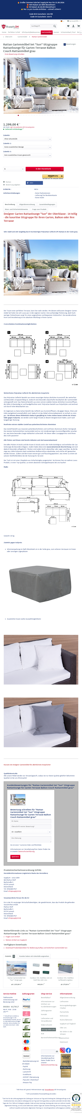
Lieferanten (64, 1001)
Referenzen (64, 1016)
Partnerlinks (64, 1012)
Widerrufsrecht (46, 1025)
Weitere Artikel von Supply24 (16, 940)
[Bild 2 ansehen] (21, 115)
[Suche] (54, 26)
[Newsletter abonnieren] (57, 1052)
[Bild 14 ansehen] (53, 115)
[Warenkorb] (78, 26)
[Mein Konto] (73, 26)
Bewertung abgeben (12, 185)
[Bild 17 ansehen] (61, 115)
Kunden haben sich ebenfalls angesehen (34, 956)
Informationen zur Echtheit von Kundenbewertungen (48, 1004)
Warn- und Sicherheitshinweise (16, 209)
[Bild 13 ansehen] (50, 115)
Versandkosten (49, 1090)
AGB (42, 1034)
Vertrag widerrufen (48, 1029)
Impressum (64, 1042)
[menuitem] (43, 26)
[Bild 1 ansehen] (18, 115)
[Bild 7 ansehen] (34, 115)
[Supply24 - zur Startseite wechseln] (10, 26)
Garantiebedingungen (47, 204)
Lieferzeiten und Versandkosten (47, 1019)
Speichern (15, 857)
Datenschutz (64, 1038)
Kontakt (44, 1014)
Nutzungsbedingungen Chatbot (68, 1007)
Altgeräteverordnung (27, 204)
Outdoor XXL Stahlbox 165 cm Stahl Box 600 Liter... (41, 979)
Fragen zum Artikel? (12, 937)
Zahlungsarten (46, 1011)
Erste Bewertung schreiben (14, 54)
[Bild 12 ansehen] (47, 115)
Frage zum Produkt (39, 209)
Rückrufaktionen (66, 1020)
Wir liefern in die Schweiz (66, 1033)
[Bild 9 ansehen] (39, 115)
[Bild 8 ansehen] (37, 115)
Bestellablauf (46, 998)
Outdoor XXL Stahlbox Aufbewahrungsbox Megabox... (65, 979)
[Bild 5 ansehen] (29, 115)
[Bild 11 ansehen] (45, 115)
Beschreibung (10, 204)
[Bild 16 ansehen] (58, 115)
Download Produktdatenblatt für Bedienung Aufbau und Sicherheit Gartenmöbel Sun (36, 948)
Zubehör (9, 956)
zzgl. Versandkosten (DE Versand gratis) (22, 127)
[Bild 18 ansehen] (63, 115)
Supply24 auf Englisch (68, 1024)
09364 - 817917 (11, 1007)
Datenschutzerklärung (26, 851)
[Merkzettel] (68, 26)
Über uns (63, 1028)
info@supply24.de (14, 891)
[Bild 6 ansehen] (31, 115)
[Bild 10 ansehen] (42, 115)
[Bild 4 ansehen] (26, 115)
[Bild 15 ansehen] (55, 115)
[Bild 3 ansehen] (23, 115)
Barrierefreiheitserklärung (50, 1038)
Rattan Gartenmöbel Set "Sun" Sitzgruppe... (16, 979)
